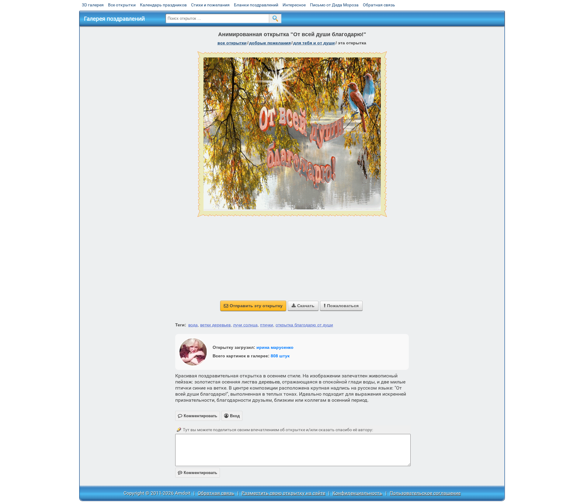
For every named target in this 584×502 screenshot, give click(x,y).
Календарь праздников (163, 4)
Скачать (303, 305)
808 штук (280, 355)
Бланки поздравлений (256, 4)
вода (193, 324)
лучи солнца (245, 324)
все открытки (232, 42)
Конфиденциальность (357, 493)
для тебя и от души (314, 42)
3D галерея (93, 4)
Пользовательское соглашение (425, 493)
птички (266, 324)
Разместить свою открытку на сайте (283, 493)
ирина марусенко (275, 347)
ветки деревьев (215, 324)
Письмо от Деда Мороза (334, 4)
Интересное (294, 4)
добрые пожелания (270, 42)
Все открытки (122, 4)
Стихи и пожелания (210, 4)
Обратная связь (379, 4)
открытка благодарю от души (304, 324)
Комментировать (197, 472)
